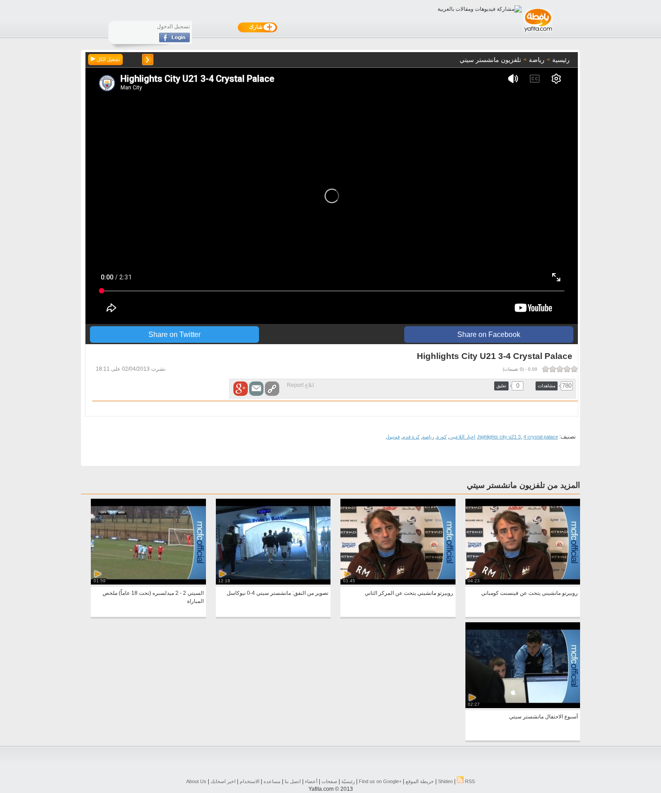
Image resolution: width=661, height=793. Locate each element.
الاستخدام (249, 781)
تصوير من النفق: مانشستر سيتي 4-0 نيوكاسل (277, 593)
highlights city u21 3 (499, 436)
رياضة (428, 436)
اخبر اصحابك (223, 781)
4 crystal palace (540, 436)
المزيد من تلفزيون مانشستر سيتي (523, 485)
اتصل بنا (293, 781)
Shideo (445, 781)
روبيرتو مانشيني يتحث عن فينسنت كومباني (529, 593)
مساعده (272, 781)
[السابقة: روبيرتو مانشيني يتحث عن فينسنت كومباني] (147, 59)
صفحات (329, 781)
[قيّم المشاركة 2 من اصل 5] (567, 368)
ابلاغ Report (300, 385)
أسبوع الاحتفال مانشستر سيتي (543, 716)
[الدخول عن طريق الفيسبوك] (174, 40)
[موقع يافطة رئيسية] (537, 33)
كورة (442, 436)
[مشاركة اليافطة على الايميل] (256, 388)
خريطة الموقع (420, 781)
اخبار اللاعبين (462, 436)
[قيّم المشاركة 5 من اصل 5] (545, 368)
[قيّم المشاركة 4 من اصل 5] (552, 368)
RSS (469, 781)
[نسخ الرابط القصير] (272, 388)
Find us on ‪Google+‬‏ (380, 781)
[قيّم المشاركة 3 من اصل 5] (559, 368)
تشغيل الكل (107, 59)
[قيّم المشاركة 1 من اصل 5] (574, 368)
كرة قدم (411, 436)
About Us (196, 781)
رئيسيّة (348, 781)
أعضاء (311, 781)
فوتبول (393, 436)
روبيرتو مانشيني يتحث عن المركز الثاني (409, 593)
